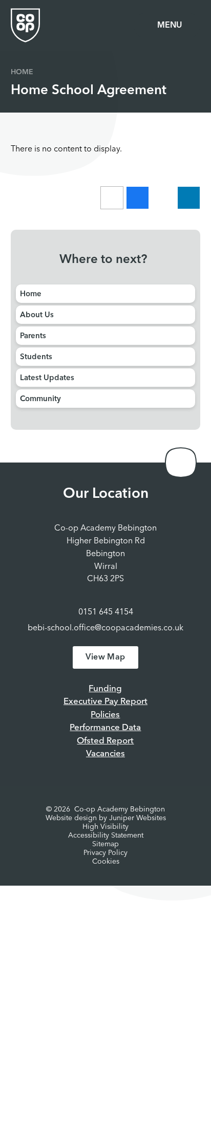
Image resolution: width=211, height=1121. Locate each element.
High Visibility (105, 826)
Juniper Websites (137, 818)
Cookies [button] (105, 861)
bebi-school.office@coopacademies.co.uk (105, 628)
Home (22, 72)
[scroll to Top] (181, 462)
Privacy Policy (105, 852)
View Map (105, 657)
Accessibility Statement (105, 835)
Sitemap (105, 844)
